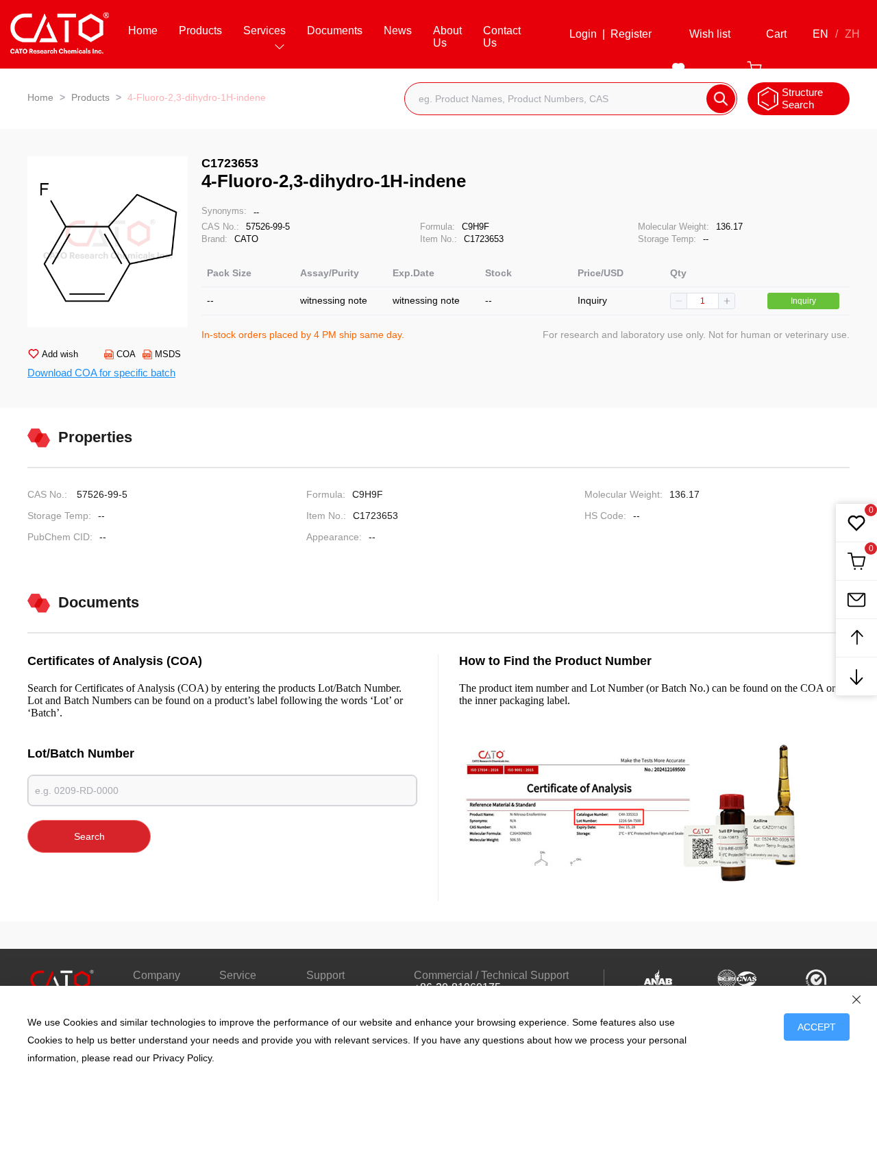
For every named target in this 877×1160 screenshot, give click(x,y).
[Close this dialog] (856, 999)
